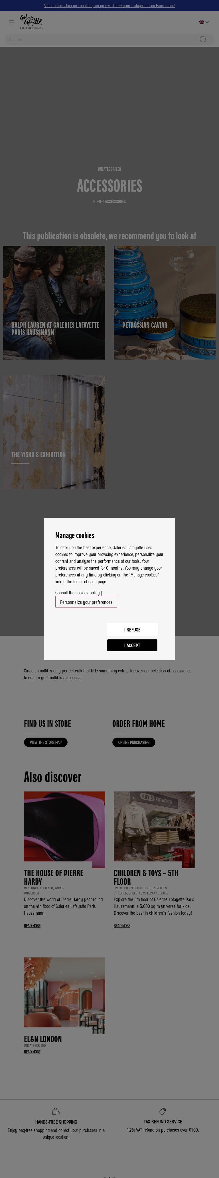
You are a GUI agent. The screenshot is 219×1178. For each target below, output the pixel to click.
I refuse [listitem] (132, 629)
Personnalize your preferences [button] (86, 602)
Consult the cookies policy (77, 592)
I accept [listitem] (132, 645)
